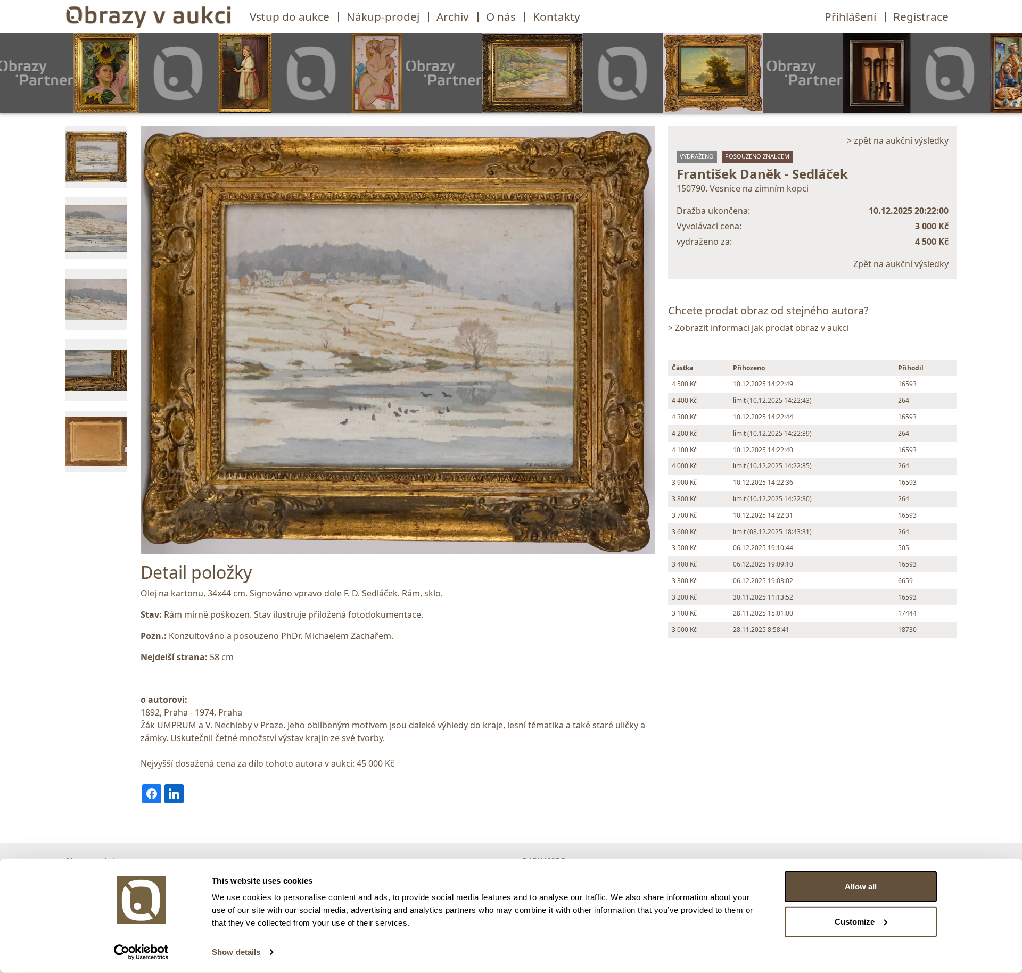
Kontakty (556, 16)
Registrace (921, 16)
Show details (236, 952)
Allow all (861, 886)
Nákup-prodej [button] (383, 16)
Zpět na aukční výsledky (901, 264)
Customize (855, 921)
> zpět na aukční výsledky (898, 140)
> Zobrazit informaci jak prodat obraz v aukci (758, 328)
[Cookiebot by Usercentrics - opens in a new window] (141, 952)
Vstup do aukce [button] (289, 16)
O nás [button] (501, 16)
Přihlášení (850, 16)
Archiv (452, 16)
